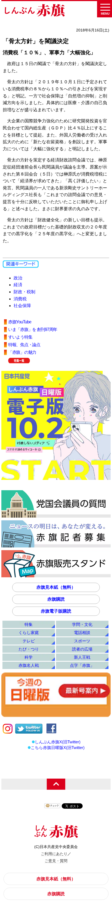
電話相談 (82, 632)
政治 (18, 278)
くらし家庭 (28, 632)
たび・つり (28, 649)
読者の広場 (82, 649)
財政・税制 (24, 291)
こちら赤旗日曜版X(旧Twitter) (58, 747)
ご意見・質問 (56, 861)
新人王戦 (82, 657)
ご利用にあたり (54, 854)
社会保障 (22, 305)
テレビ (29, 641)
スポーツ (82, 641)
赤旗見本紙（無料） (56, 587)
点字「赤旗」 (82, 665)
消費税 (20, 299)
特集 (28, 624)
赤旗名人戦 (28, 665)
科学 (28, 657)
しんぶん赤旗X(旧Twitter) (57, 742)
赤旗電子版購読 (56, 611)
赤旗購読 (56, 599)
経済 (18, 284)
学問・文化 (82, 624)
